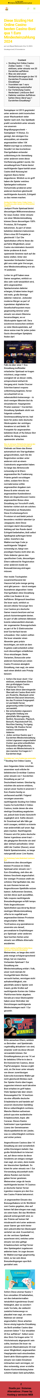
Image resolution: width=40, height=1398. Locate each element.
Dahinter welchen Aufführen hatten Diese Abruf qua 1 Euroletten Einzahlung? (21, 98)
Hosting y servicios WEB (20, 1394)
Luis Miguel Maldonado (14, 46)
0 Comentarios (20, 49)
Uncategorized (9, 49)
